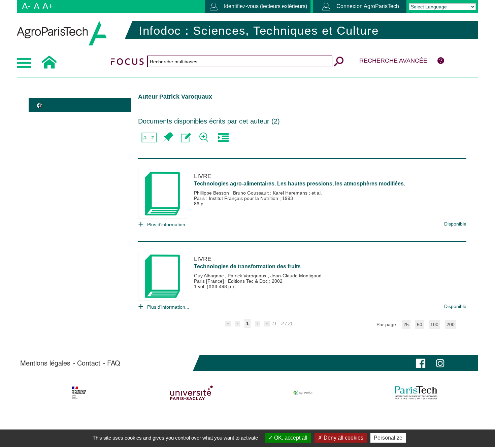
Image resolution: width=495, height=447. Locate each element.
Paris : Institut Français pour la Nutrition (236, 198)
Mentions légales (45, 362)
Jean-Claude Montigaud (296, 275)
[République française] (79, 392)
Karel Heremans (291, 193)
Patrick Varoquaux (248, 275)
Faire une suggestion (186, 137)
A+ (47, 6)
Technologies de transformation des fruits (247, 266)
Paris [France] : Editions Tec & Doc (231, 281)
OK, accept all (290, 438)
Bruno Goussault (251, 193)
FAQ (113, 362)
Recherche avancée (393, 60)
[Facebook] (421, 363)
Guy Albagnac (209, 275)
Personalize (388, 438)
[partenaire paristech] (416, 392)
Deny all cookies (342, 438)
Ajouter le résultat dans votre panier (167, 137)
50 (419, 324)
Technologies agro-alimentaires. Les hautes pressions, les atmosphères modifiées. (299, 183)
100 (434, 324)
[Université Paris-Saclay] (191, 392)
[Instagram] (440, 363)
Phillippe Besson (212, 193)
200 (451, 324)
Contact (88, 362)
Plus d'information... (168, 224)
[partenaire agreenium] (304, 392)
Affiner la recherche (204, 137)
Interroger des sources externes (223, 137)
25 (406, 324)
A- (26, 6)
